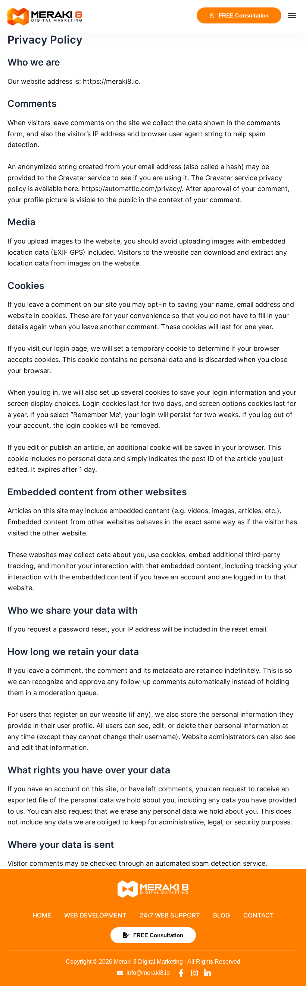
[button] (292, 15)
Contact (258, 915)
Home (41, 915)
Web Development (95, 915)
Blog (221, 915)
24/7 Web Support (170, 915)
